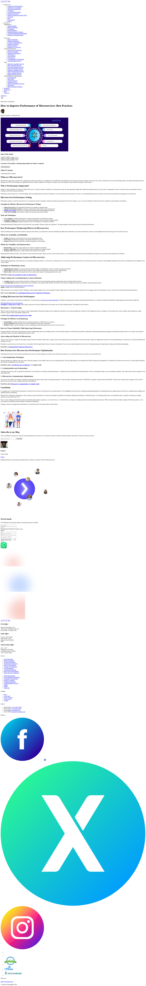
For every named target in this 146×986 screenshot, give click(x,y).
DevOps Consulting (12, 52)
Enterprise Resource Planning (15, 32)
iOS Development (9, 668)
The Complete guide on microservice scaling (19, 315)
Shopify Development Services (15, 71)
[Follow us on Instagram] (22, 949)
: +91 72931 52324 (16, 707)
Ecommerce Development (11, 679)
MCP (8, 18)
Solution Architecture (13, 44)
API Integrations (11, 77)
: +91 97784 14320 (16, 708)
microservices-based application (49, 300)
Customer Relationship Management (17, 33)
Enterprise (6, 688)
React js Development (10, 665)
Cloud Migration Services (14, 61)
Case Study (7, 696)
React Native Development (11, 671)
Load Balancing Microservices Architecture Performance (34, 293)
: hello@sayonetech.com (13, 710)
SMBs (5, 686)
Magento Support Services (14, 74)
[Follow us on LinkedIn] (45, 760)
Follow (2, 457)
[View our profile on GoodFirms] (12, 953)
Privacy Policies (8, 697)
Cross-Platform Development (12, 677)
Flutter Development (9, 675)
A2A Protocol (11, 20)
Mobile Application (12, 27)
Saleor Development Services (15, 68)
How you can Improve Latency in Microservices (23, 275)
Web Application (11, 26)
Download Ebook (5, 167)
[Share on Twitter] (12, 159)
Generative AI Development (14, 6)
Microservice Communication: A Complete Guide (25, 384)
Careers (6, 700)
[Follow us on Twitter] (73, 905)
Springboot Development (10, 663)
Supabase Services (12, 82)
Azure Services (11, 56)
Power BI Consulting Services (15, 67)
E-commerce (10, 29)
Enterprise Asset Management (15, 35)
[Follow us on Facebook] (22, 760)
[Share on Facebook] (3, 159)
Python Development (9, 662)
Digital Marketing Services (11, 683)
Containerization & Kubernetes (15, 59)
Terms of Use (7, 699)
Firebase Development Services (15, 83)
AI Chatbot (10, 10)
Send (2, 541)
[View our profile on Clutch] (8, 956)
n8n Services (10, 85)
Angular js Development (10, 667)
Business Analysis (12, 45)
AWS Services (11, 55)
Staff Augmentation (12, 39)
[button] (7, 88)
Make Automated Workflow (14, 86)
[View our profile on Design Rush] (13, 975)
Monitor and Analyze (10, 210)
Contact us (3, 95)
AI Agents (10, 17)
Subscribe (19, 438)
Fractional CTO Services (14, 47)
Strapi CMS (10, 79)
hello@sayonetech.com (7, 981)
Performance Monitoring (14, 53)
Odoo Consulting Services (14, 73)
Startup (6, 685)
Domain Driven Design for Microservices (21, 347)
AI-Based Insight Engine (14, 9)
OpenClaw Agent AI (13, 14)
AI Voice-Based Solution (14, 12)
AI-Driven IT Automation (14, 7)
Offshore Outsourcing (13, 41)
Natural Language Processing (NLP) (17, 15)
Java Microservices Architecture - (21, 365)
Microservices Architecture (14, 50)
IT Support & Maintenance (14, 42)
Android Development (10, 670)
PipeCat (9, 21)
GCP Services (11, 58)
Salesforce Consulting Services (15, 64)
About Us (6, 93)
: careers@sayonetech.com (18, 712)
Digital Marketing (12, 30)
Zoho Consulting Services (14, 65)
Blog (5, 91)
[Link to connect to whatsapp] (4, 548)
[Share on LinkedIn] (7, 159)
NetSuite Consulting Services (15, 70)
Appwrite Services (12, 80)
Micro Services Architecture (11, 673)
